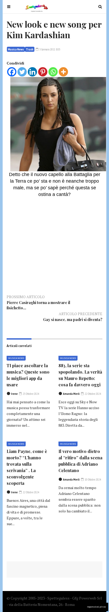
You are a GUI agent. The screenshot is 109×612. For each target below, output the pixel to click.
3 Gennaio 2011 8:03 (49, 49)
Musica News (16, 49)
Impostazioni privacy (96, 607)
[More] (63, 71)
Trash (29, 49)
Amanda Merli (71, 394)
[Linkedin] (32, 71)
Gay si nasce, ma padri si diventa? (72, 319)
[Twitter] (22, 71)
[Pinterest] (42, 71)
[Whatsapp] (53, 71)
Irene (14, 394)
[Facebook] (11, 71)
